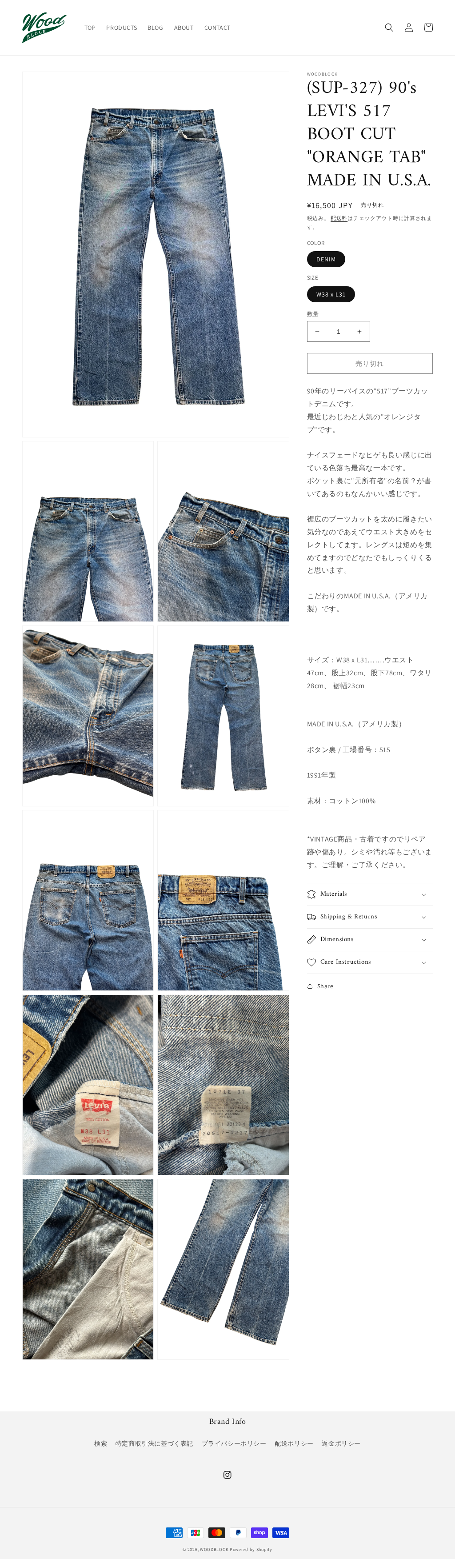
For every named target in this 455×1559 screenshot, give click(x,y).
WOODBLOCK (214, 1549)
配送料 (339, 218)
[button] (389, 27)
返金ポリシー (341, 1443)
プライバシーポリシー (234, 1443)
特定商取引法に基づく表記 (154, 1443)
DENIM (326, 259)
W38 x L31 (331, 294)
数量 (313, 314)
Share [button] (325, 986)
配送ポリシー (294, 1443)
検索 (100, 1443)
